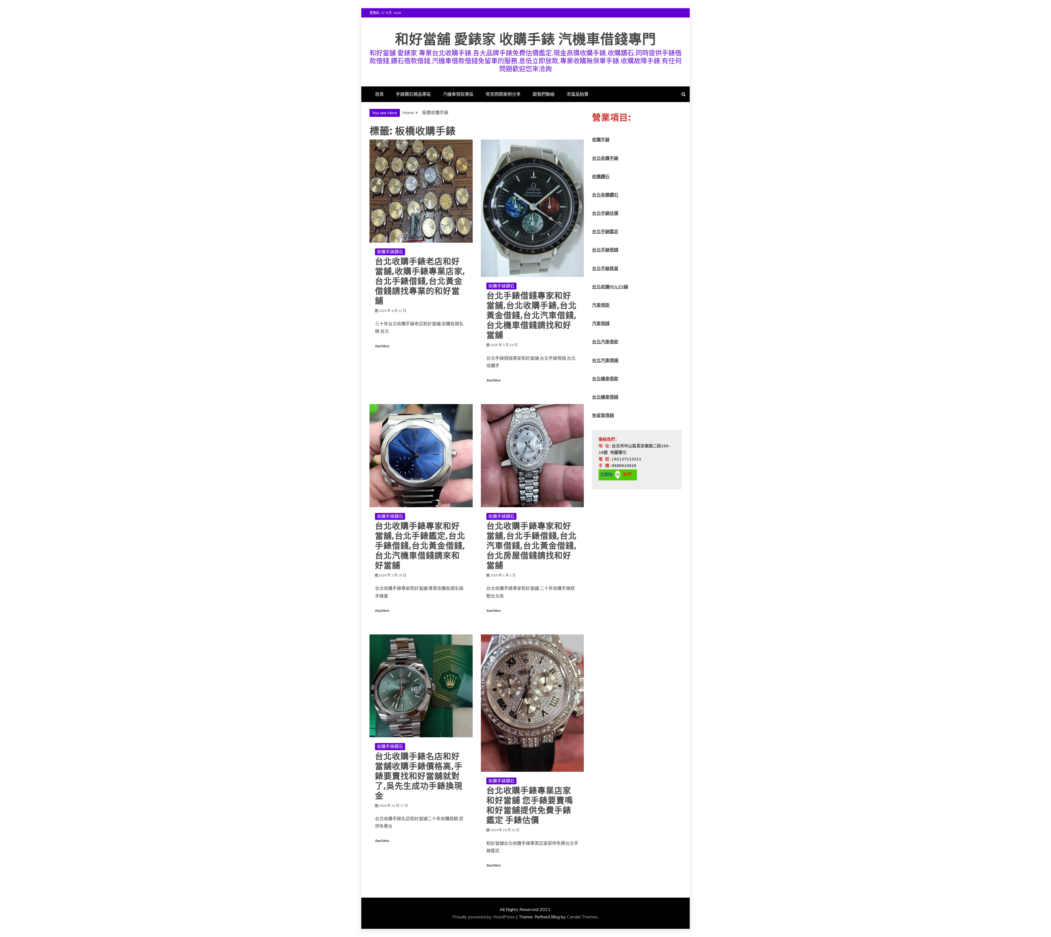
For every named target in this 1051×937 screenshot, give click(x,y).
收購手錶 (601, 139)
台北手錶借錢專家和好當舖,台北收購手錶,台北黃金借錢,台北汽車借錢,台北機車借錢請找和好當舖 (531, 315)
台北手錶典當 (605, 268)
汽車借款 (601, 305)
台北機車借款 (605, 378)
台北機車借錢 (605, 397)
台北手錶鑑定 (605, 231)
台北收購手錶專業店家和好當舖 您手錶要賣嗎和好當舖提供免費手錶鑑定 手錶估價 (529, 805)
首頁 (379, 94)
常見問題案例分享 (503, 94)
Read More (382, 346)
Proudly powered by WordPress (483, 916)
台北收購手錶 (605, 158)
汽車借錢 (601, 323)
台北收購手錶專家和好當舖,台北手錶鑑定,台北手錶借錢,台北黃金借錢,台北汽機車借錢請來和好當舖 (420, 545)
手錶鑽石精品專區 (413, 94)
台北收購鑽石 (605, 195)
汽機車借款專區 (458, 94)
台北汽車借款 (605, 341)
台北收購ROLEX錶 (610, 286)
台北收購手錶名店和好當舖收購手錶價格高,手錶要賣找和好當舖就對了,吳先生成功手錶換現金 (419, 776)
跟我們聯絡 (544, 94)
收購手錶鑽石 (390, 251)
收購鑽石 (601, 176)
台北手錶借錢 (605, 250)
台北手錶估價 (605, 213)
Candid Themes (582, 916)
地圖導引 (618, 453)
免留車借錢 (603, 415)
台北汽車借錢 (605, 360)
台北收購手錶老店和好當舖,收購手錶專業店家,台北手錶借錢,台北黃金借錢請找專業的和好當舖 (420, 281)
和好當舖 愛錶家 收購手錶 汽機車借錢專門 (525, 39)
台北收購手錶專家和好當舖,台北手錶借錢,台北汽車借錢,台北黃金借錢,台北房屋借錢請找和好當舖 (531, 545)
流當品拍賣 (577, 94)
